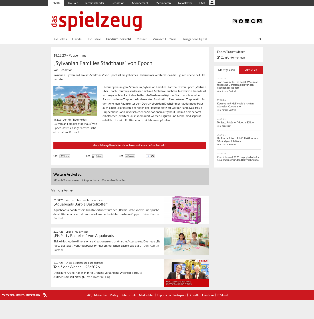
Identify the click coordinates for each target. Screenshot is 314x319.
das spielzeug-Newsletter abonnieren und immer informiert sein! (129, 145)
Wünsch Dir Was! (165, 39)
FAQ (202, 3)
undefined (88, 156)
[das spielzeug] (96, 21)
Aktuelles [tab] (251, 69)
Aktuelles (60, 39)
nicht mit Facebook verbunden (55, 156)
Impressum (164, 295)
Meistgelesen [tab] (226, 69)
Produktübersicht (118, 39)
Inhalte (56, 3)
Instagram (179, 295)
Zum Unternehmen (233, 57)
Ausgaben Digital (195, 39)
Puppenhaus (91, 180)
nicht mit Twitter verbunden (121, 156)
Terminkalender (94, 3)
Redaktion (118, 3)
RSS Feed (222, 295)
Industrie (94, 39)
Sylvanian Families (114, 180)
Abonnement (140, 3)
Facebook (208, 295)
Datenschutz (128, 295)
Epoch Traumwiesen (67, 180)
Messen (142, 39)
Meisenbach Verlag (106, 295)
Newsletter (185, 3)
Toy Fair (73, 3)
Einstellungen (152, 156)
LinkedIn (194, 295)
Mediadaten (163, 3)
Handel (77, 39)
